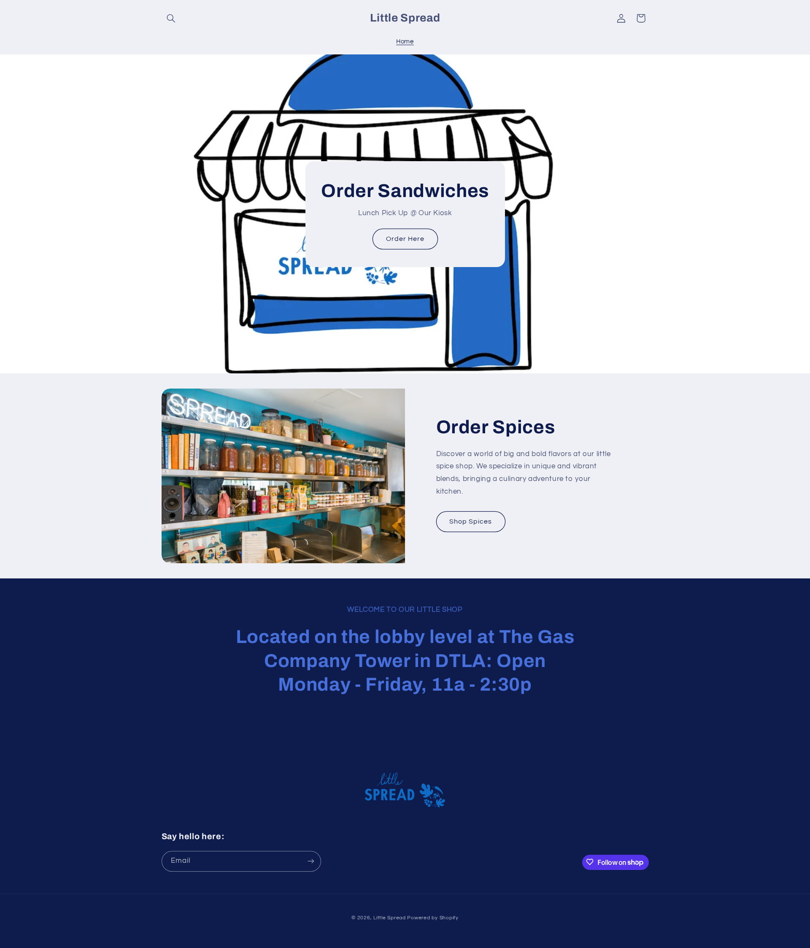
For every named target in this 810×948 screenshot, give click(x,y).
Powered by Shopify (432, 918)
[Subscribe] (310, 861)
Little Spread (389, 918)
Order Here (405, 238)
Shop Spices (470, 521)
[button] (171, 18)
